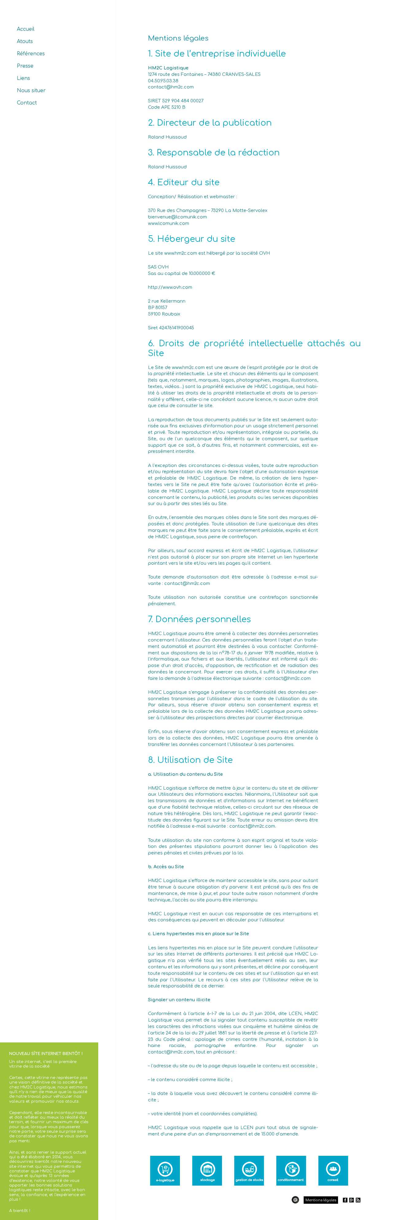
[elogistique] (165, 1171)
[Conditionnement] (291, 1171)
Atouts (25, 41)
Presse (25, 66)
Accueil (25, 29)
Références (31, 54)
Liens (23, 78)
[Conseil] (333, 1171)
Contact (27, 103)
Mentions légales (320, 1200)
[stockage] (207, 1171)
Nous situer (31, 90)
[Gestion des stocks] (249, 1171)
